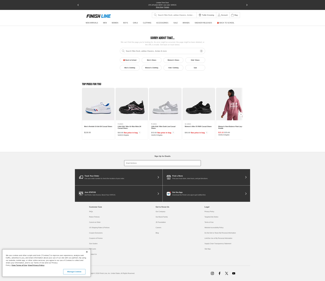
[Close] (87, 252)
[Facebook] (219, 273)
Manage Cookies (74, 272)
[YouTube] (233, 273)
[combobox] (174, 15)
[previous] (78, 4)
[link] (98, 16)
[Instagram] (212, 273)
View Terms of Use (19, 265)
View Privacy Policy (36, 265)
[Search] (155, 15)
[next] (246, 4)
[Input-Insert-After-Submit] (201, 51)
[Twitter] (226, 273)
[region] (46, 263)
